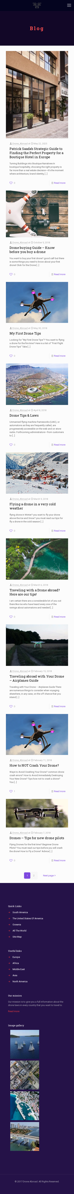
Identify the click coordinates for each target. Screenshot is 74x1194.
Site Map (17, 936)
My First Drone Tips (25, 333)
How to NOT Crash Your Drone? (34, 765)
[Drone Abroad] (37, 5)
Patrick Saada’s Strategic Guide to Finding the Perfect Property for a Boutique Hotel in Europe (36, 153)
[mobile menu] (69, 5)
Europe (16, 957)
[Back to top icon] (66, 1186)
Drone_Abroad (20, 143)
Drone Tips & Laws (24, 415)
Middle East (19, 969)
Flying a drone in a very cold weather (33, 506)
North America (20, 981)
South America (20, 912)
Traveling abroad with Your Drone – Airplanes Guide (37, 678)
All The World (19, 930)
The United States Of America (28, 918)
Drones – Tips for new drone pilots (37, 838)
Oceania (17, 924)
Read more (59, 183)
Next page (48, 875)
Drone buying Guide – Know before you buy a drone (32, 249)
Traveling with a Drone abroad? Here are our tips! (35, 592)
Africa (16, 963)
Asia (15, 975)
